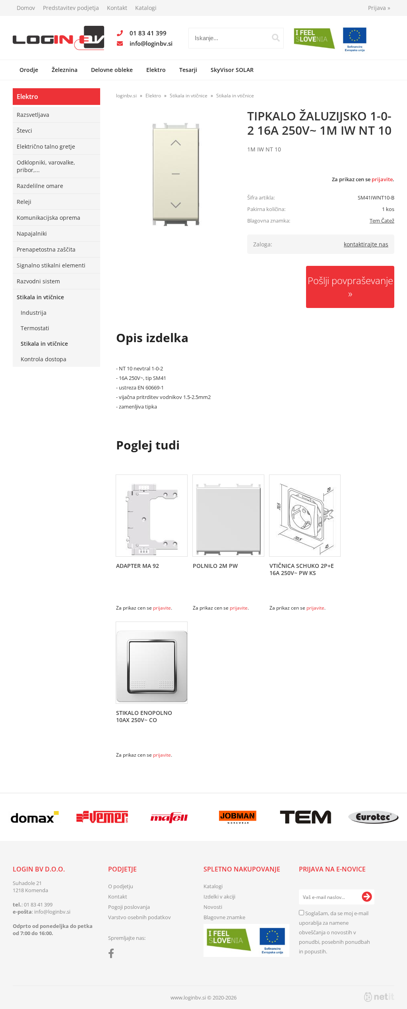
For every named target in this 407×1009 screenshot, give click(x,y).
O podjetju (120, 886)
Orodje (28, 70)
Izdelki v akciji (219, 896)
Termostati (35, 328)
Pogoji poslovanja (129, 906)
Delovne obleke (112, 70)
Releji (24, 201)
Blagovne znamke (224, 917)
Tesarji (188, 70)
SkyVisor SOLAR (232, 70)
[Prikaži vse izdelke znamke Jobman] (238, 817)
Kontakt (117, 8)
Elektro (156, 70)
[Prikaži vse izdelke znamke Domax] (34, 817)
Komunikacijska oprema (48, 217)
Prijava (379, 8)
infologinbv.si (151, 43)
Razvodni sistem (38, 281)
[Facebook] (113, 955)
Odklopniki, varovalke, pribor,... (46, 166)
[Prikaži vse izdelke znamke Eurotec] (373, 817)
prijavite (382, 179)
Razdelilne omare (40, 186)
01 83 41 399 (148, 33)
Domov (26, 8)
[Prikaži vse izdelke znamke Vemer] (102, 817)
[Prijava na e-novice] (366, 896)
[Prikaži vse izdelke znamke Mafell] (170, 817)
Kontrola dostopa (43, 359)
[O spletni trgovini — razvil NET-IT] (379, 997)
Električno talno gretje (46, 146)
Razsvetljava (33, 114)
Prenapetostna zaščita (46, 249)
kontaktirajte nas (366, 244)
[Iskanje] (276, 38)
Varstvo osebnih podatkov (139, 917)
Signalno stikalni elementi (51, 265)
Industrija (34, 312)
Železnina (65, 70)
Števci (24, 130)
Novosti (213, 906)
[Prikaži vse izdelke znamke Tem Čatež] (305, 817)
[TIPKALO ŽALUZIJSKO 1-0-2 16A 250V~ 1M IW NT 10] (175, 174)
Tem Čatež (382, 220)
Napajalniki (32, 233)
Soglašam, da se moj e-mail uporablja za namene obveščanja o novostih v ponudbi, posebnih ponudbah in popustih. (334, 932)
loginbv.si (126, 95)
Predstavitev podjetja (71, 8)
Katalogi (146, 8)
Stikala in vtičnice (40, 297)
